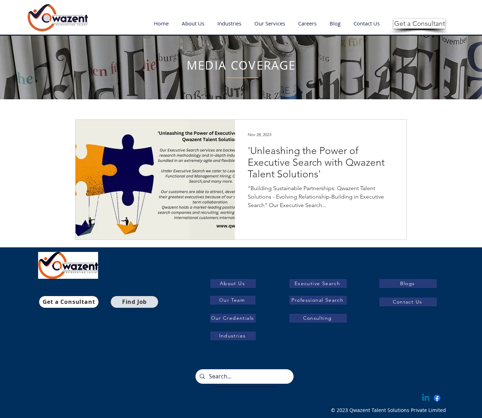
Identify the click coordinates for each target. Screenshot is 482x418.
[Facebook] (437, 398)
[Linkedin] (425, 398)
